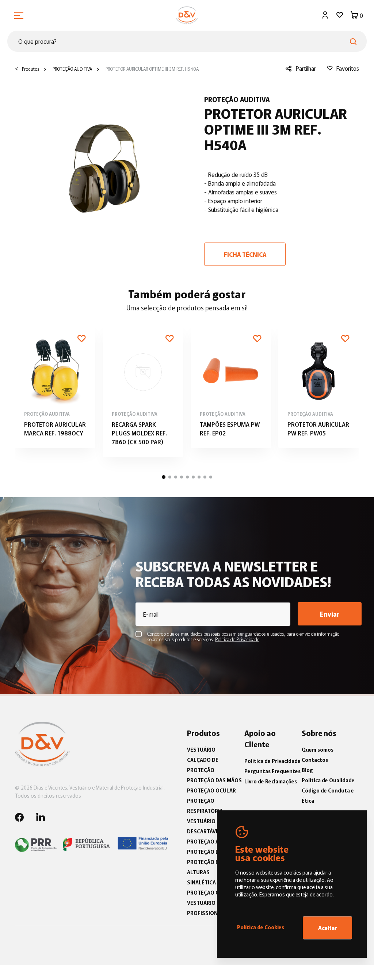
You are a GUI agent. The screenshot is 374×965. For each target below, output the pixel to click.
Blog (307, 770)
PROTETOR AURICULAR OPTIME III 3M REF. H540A (151, 69)
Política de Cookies (260, 927)
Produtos (30, 69)
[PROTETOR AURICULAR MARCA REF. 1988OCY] (55, 385)
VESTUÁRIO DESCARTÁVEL (204, 826)
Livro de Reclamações (270, 781)
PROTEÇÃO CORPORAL (215, 892)
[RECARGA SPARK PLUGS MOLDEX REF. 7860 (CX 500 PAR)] (143, 390)
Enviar (330, 614)
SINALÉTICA (201, 882)
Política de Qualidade (328, 780)
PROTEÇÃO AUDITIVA (71, 69)
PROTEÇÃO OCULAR (211, 790)
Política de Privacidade (272, 760)
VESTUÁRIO (201, 749)
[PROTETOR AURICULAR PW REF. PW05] (318, 385)
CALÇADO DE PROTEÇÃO (202, 765)
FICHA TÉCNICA (245, 254)
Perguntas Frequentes (272, 771)
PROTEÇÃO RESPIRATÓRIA (205, 805)
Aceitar (327, 927)
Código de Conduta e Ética (328, 795)
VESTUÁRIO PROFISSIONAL (205, 907)
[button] (163, 477)
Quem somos (317, 749)
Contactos (315, 759)
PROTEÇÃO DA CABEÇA (215, 851)
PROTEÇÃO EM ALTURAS (205, 867)
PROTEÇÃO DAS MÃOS (214, 780)
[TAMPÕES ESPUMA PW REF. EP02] (231, 385)
